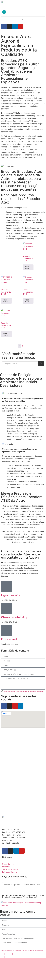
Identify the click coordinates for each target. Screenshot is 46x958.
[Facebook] (4, 706)
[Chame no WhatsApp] (6, 608)
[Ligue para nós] (6, 586)
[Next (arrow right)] (6, 957)
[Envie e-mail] (6, 630)
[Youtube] (20, 26)
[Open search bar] (23, 21)
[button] (23, 16)
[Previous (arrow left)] (2, 957)
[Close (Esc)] (15, 954)
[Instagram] (9, 26)
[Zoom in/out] (2, 954)
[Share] (11, 954)
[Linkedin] (15, 26)
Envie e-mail (9, 639)
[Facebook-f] (4, 26)
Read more (27, 267)
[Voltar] (4, 12)
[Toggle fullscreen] (6, 954)
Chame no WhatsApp (14, 617)
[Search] (41, 363)
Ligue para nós (10, 595)
